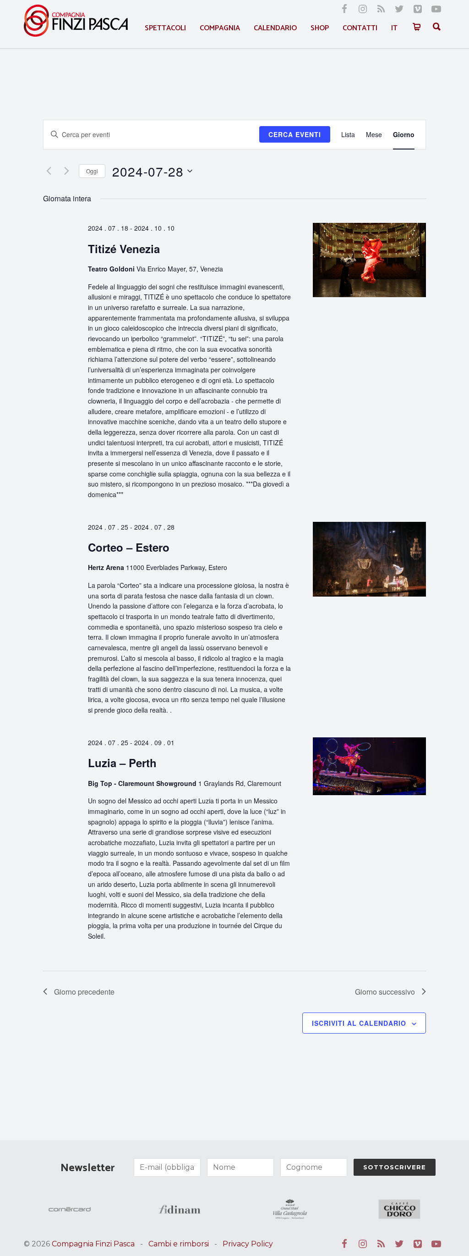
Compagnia (220, 28)
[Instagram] (363, 9)
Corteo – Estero (128, 547)
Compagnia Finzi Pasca (93, 1243)
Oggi (92, 171)
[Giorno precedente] (48, 171)
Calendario (275, 28)
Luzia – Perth (122, 762)
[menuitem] (394, 28)
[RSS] (381, 9)
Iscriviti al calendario (359, 1023)
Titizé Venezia (124, 248)
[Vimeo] (418, 9)
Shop (320, 28)
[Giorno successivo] (66, 171)
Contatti (360, 28)
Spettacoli (165, 28)
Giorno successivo (385, 991)
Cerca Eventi (294, 134)
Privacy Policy (248, 1243)
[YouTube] (436, 9)
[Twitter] (399, 9)
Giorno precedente (84, 991)
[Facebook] (344, 9)
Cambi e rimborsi (178, 1243)
